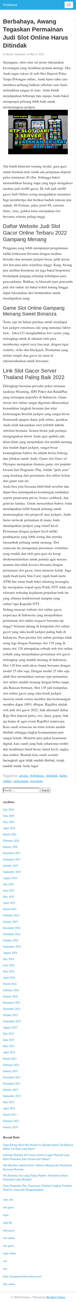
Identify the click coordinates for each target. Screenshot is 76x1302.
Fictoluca (10, 5)
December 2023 (11, 1002)
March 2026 (9, 834)
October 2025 (10, 865)
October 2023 (10, 1015)
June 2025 (8, 890)
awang (23, 775)
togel (5, 1215)
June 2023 (8, 1040)
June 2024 (8, 965)
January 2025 (10, 921)
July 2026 (8, 809)
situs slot (8, 1199)
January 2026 (10, 847)
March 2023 (9, 1058)
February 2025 (11, 915)
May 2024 (8, 971)
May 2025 (8, 896)
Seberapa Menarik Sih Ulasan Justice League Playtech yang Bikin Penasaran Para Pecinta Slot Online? (36, 1157)
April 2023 (9, 1052)
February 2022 (11, 1121)
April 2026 (9, 828)
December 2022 (11, 1077)
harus (63, 775)
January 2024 (10, 996)
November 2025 (11, 859)
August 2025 (10, 878)
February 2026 (11, 840)
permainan (21, 780)
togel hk (7, 1222)
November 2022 (11, 1083)
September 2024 (12, 946)
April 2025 (9, 903)
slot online (9, 1238)
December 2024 (11, 928)
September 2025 (12, 872)
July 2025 (8, 884)
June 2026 (8, 815)
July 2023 (8, 1033)
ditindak (51, 775)
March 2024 (9, 984)
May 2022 (8, 1102)
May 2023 (8, 1046)
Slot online (9, 1284)
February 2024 (11, 990)
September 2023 (12, 1021)
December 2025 (11, 853)
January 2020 (10, 1127)
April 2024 (9, 977)
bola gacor (8, 1230)
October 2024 (10, 940)
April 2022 (9, 1108)
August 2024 (10, 952)
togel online (9, 1253)
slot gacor (8, 1207)
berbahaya (37, 775)
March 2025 (9, 909)
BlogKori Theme (55, 1297)
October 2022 (10, 1089)
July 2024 (8, 959)
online (7, 780)
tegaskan (36, 780)
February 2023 (11, 1065)
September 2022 (12, 1096)
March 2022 (9, 1114)
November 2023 (11, 1009)
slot (5, 1261)
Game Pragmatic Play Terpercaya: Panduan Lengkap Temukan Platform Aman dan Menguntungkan (37, 1187)
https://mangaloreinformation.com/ (22, 1276)
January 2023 (10, 1071)
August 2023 (10, 1027)
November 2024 (11, 934)
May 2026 (8, 822)
